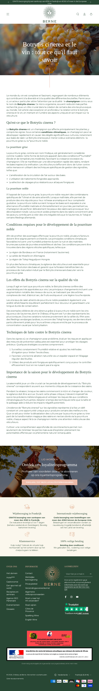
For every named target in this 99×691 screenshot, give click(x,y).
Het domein (11, 573)
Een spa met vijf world (13, 586)
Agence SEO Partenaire (12, 599)
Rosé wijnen (30, 605)
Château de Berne (19, 675)
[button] (77, 14)
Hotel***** (10, 577)
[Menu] (8, 14)
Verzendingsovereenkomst (37, 588)
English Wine (31, 620)
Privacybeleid (31, 584)
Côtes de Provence (29, 610)
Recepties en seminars (12, 593)
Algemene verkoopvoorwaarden (34, 593)
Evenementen (13, 605)
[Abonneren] (91, 574)
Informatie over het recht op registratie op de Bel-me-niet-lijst (77, 587)
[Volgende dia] (90, 2)
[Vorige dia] (8, 2)
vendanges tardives (30, 319)
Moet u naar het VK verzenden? (32, 599)
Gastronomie (12, 582)
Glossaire (10, 609)
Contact (28, 573)
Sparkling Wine (32, 615)
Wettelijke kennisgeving (31, 578)
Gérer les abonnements (15, 679)
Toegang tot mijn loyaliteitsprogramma (49, 482)
